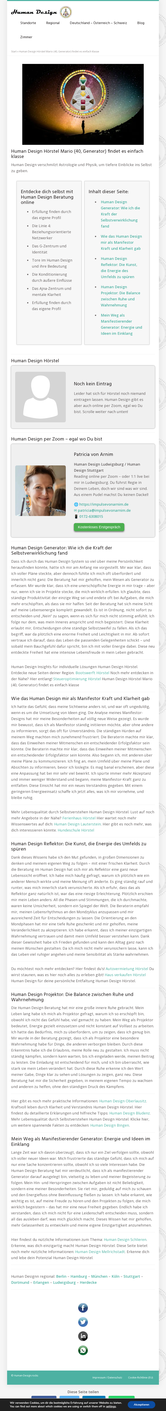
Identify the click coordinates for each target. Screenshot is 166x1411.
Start (14, 51)
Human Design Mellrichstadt (100, 1251)
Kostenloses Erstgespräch (99, 527)
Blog (140, 23)
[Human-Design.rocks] (41, 10)
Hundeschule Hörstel (76, 830)
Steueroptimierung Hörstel (77, 678)
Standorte (28, 23)
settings (111, 1406)
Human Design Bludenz (129, 1113)
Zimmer (26, 37)
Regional (53, 23)
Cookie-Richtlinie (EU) (140, 1377)
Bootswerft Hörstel (92, 672)
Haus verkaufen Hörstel (125, 974)
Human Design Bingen (109, 1125)
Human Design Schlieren (125, 1239)
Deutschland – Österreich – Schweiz (98, 23)
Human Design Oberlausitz (122, 1101)
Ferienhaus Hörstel (79, 818)
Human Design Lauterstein (77, 824)
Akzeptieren (141, 1405)
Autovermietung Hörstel (127, 968)
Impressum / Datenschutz (107, 1377)
